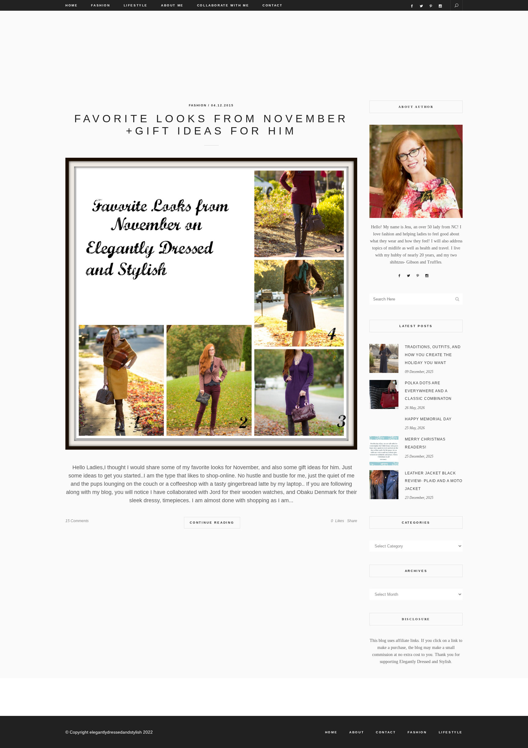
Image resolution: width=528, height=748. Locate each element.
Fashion (198, 105)
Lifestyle (451, 732)
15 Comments (77, 521)
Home (331, 732)
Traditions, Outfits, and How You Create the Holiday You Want (433, 355)
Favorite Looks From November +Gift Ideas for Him (211, 124)
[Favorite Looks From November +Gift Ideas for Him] (211, 304)
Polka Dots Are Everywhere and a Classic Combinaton (428, 391)
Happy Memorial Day (428, 419)
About (356, 732)
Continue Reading (212, 522)
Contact (386, 732)
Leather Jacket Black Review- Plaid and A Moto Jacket (433, 481)
